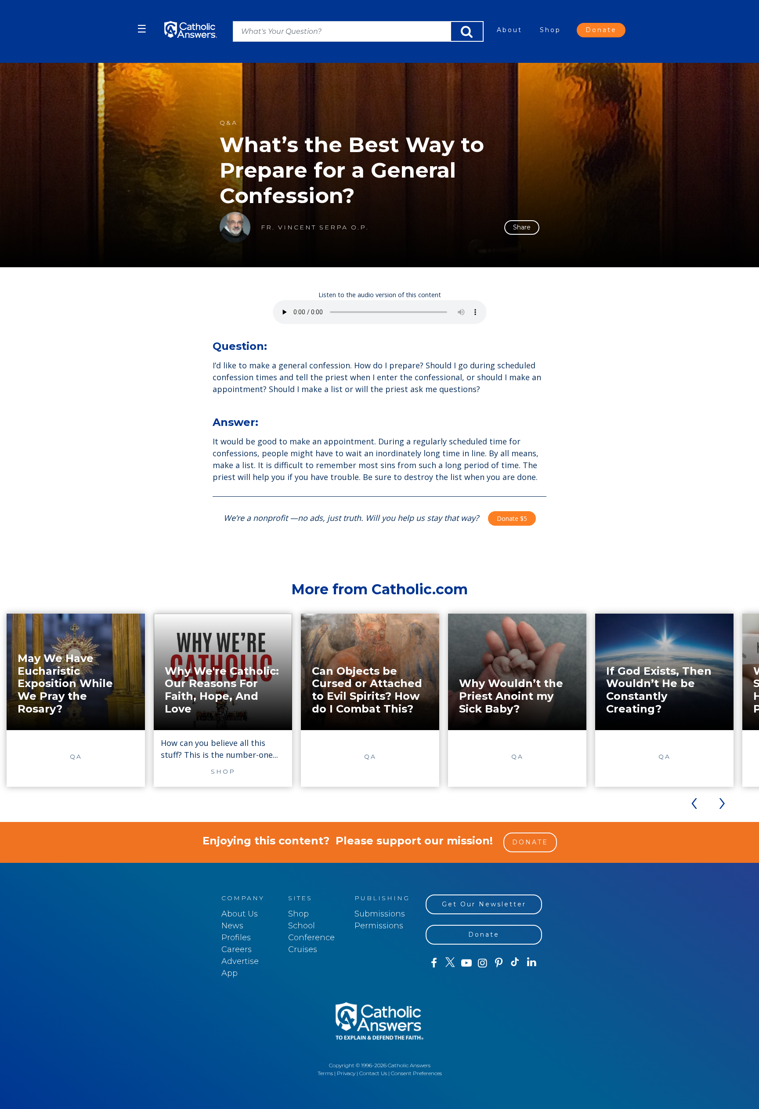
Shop (550, 30)
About (509, 30)
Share (522, 227)
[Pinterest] (499, 963)
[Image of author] (235, 227)
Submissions (379, 914)
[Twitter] (450, 963)
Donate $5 (512, 518)
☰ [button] (142, 28)
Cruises (302, 949)
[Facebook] (434, 963)
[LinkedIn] (532, 962)
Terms (325, 1073)
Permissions (378, 926)
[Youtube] (466, 963)
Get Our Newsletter (484, 904)
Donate (601, 30)
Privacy (346, 1073)
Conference (311, 937)
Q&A (229, 123)
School (301, 926)
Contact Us (373, 1073)
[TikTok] (515, 963)
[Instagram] (482, 963)
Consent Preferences (416, 1073)
